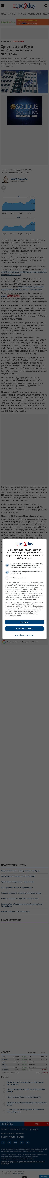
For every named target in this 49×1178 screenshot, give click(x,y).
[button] (24, 578)
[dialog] (24, 589)
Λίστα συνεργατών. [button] (30, 599)
